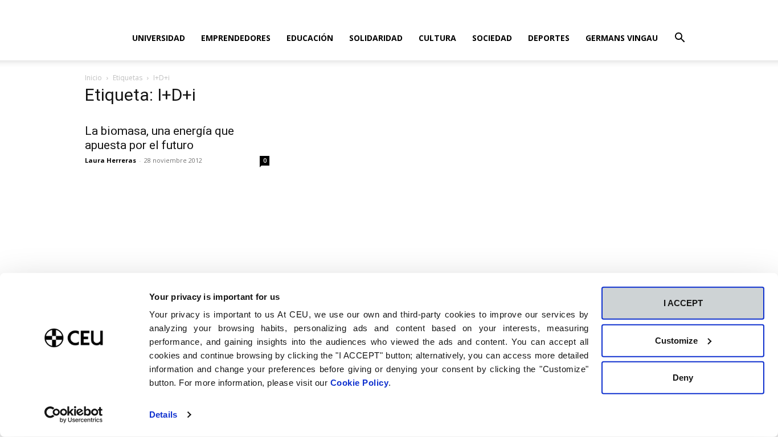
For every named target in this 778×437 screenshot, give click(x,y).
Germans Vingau (621, 37)
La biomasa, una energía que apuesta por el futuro (159, 138)
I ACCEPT (683, 303)
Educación (309, 37)
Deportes (549, 37)
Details (163, 414)
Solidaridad (376, 37)
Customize (676, 340)
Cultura (437, 37)
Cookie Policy (359, 382)
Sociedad (492, 37)
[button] (679, 39)
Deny (683, 377)
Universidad (158, 37)
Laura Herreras (110, 160)
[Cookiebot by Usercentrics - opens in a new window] (74, 414)
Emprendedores (236, 37)
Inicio (93, 78)
